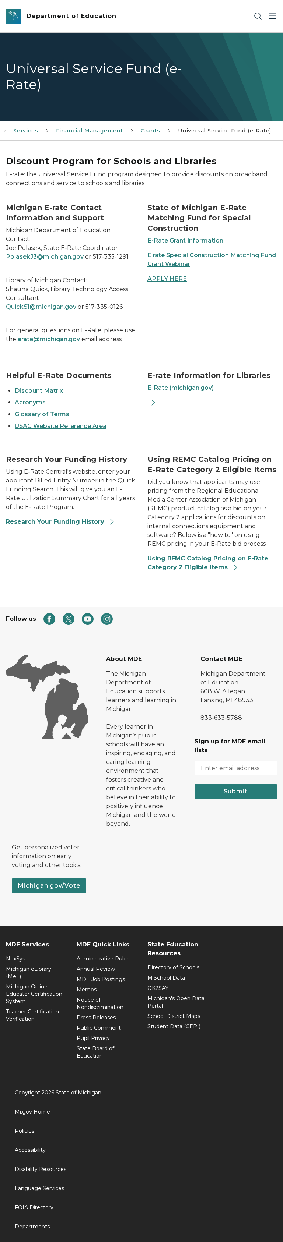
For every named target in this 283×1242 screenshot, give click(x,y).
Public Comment (99, 1028)
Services (25, 130)
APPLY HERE (167, 278)
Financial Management (89, 130)
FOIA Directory (34, 1207)
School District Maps (173, 1016)
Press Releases (96, 1017)
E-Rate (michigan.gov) (180, 387)
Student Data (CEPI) (173, 1026)
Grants (150, 130)
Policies (24, 1131)
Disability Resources (40, 1169)
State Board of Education (95, 1052)
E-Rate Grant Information (185, 240)
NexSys (15, 958)
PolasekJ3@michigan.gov (45, 256)
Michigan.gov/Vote (49, 885)
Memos (87, 989)
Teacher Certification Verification (32, 1015)
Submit (236, 791)
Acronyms (30, 402)
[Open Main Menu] (272, 16)
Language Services (39, 1188)
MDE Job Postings (101, 979)
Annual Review (96, 969)
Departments (32, 1226)
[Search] (258, 16)
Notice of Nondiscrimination (100, 1004)
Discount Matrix (39, 390)
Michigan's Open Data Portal (176, 1002)
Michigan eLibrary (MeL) (28, 973)
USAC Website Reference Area (60, 425)
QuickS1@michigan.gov (41, 306)
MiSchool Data (166, 977)
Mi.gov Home (32, 1111)
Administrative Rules (103, 958)
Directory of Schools (173, 967)
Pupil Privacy (93, 1038)
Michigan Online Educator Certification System (34, 994)
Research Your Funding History (56, 521)
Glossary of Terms (42, 414)
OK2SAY (157, 988)
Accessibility (30, 1150)
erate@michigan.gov (49, 339)
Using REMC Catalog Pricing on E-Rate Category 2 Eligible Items (207, 563)
